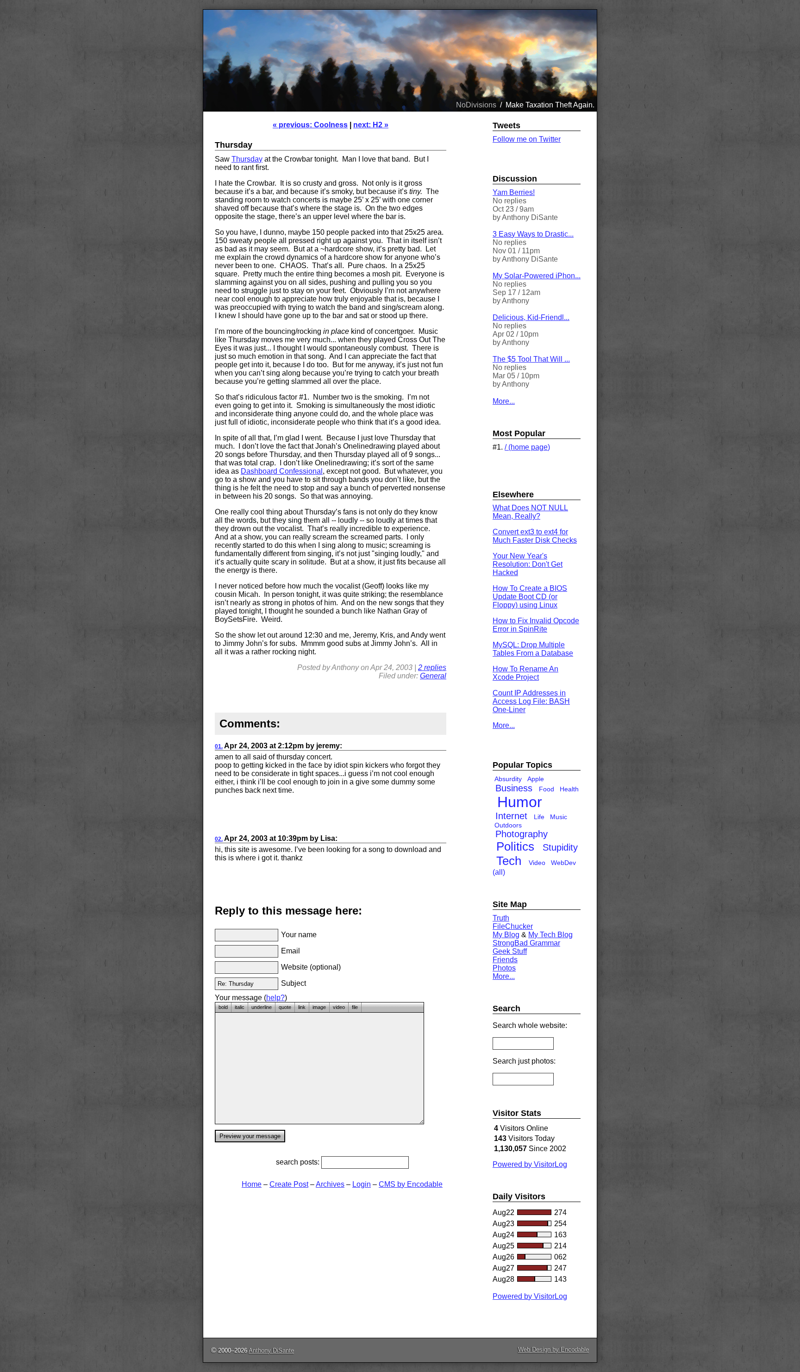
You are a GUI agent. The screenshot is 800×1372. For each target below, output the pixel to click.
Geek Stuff (510, 951)
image (319, 1007)
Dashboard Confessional (282, 471)
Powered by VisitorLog (530, 1164)
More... (504, 401)
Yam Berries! (514, 192)
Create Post (288, 1184)
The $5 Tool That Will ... (531, 359)
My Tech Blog (550, 935)
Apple (535, 779)
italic (239, 1007)
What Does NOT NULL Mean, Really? (530, 512)
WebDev (563, 862)
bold (223, 1007)
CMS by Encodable (411, 1184)
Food (546, 789)
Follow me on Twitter (527, 139)
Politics (515, 846)
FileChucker (513, 926)
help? (275, 998)
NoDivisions (476, 105)
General (433, 676)
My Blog (506, 935)
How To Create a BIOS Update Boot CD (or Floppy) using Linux (530, 596)
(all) (499, 872)
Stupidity (560, 847)
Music (558, 817)
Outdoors (508, 825)
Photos (504, 968)
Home (252, 1184)
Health (569, 789)
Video (537, 862)
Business (513, 788)
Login (361, 1184)
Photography (521, 834)
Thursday (246, 159)
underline (261, 1007)
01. (219, 746)
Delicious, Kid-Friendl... (531, 317)
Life (539, 817)
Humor (519, 802)
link (302, 1007)
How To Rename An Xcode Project (525, 673)
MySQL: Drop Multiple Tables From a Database (533, 649)
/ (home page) (527, 447)
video (339, 1007)
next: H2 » (370, 125)
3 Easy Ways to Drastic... (533, 234)
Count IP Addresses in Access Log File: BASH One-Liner (531, 701)
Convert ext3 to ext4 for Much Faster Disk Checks (535, 536)
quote (285, 1007)
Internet (511, 816)
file (355, 1007)
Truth (501, 918)
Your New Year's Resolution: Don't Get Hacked (527, 564)
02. (219, 839)
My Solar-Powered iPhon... (537, 276)
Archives (330, 1184)
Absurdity (508, 779)
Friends (505, 960)
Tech (508, 861)
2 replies (432, 667)
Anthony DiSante (271, 1350)
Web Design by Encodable (553, 1349)
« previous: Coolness (310, 125)
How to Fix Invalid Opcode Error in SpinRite (536, 625)
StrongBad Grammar (526, 943)
